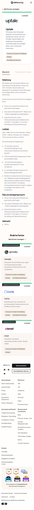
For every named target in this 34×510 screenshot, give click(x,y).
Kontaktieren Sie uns (21, 371)
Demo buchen (21, 366)
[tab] (6, 73)
